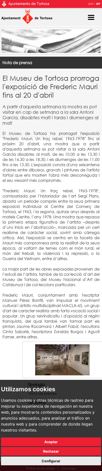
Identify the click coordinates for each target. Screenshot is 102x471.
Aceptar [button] (51, 442)
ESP (98, 4)
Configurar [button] (51, 461)
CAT (90, 4)
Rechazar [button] (51, 451)
